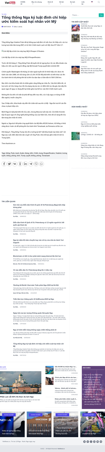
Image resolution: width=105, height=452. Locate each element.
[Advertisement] (35, 182)
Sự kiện (4, 14)
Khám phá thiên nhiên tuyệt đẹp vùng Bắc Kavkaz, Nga (66, 399)
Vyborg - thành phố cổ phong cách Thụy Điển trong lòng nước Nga (65, 388)
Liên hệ (83, 3)
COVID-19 (23, 3)
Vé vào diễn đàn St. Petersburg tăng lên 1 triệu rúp (32, 270)
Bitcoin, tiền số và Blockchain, (22, 264)
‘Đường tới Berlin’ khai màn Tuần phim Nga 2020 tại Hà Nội (36, 285)
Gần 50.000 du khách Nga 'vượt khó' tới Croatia (66, 366)
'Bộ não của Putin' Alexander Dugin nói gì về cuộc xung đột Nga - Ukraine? (92, 49)
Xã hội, (20, 337)
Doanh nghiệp (9, 415)
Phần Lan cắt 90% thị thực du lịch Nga (17, 397)
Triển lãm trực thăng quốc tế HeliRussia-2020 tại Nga (33, 299)
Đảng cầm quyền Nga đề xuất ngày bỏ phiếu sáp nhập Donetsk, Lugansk (92, 60)
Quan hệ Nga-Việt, (18, 293)
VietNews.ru (61, 448)
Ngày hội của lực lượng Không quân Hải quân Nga (33, 313)
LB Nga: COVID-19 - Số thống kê (91, 134)
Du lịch (3, 367)
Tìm (101, 15)
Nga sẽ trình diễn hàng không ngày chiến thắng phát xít (34, 330)
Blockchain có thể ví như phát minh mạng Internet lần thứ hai (37, 256)
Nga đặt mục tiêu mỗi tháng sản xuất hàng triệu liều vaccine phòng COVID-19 (93, 401)
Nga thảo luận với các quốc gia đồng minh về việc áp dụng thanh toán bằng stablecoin (92, 70)
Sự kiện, (15, 216)
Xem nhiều (87, 368)
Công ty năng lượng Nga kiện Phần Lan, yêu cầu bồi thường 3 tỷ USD (66, 430)
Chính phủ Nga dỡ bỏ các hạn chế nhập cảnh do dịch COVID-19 (65, 377)
